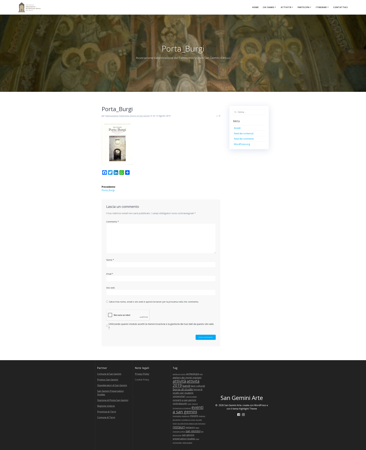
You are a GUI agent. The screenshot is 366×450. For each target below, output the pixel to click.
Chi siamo (268, 7)
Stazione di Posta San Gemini (112, 400)
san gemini (193, 431)
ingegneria (185, 416)
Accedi (237, 128)
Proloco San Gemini (107, 379)
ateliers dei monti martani (187, 377)
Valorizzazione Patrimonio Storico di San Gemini (127, 115)
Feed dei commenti (244, 138)
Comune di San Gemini (109, 373)
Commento (112, 221)
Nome (110, 259)
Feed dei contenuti (243, 133)
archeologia (192, 373)
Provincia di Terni (106, 411)
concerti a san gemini (184, 400)
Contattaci (340, 7)
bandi (186, 386)
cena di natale (191, 397)
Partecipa (304, 7)
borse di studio (183, 389)
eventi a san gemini (188, 409)
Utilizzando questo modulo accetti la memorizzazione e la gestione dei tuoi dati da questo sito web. (161, 325)
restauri (179, 427)
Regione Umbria (106, 406)
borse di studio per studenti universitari (187, 393)
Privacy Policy (142, 373)
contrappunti (180, 403)
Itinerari (321, 7)
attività (179, 381)
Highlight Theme (248, 408)
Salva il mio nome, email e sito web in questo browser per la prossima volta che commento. (154, 301)
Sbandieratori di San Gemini (112, 385)
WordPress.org (242, 144)
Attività (286, 7)
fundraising (177, 416)
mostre (194, 415)
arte (201, 374)
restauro (190, 427)
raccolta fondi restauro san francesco (191, 424)
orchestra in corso (188, 420)
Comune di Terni (106, 417)
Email (109, 273)
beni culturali (198, 385)
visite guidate (187, 443)
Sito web (110, 287)
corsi (189, 404)
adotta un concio (179, 374)
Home (255, 7)
